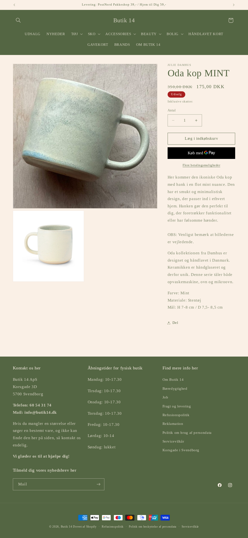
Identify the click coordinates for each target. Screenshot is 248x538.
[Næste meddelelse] (233, 5)
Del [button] (175, 323)
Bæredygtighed (175, 388)
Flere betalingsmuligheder (201, 165)
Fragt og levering (177, 406)
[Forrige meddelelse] (14, 5)
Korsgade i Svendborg (181, 450)
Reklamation (173, 424)
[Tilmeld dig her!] (98, 484)
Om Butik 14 (173, 380)
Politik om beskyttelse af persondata (152, 526)
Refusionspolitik (176, 415)
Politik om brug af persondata (187, 433)
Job (165, 397)
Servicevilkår (173, 441)
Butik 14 (66, 526)
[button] (18, 20)
